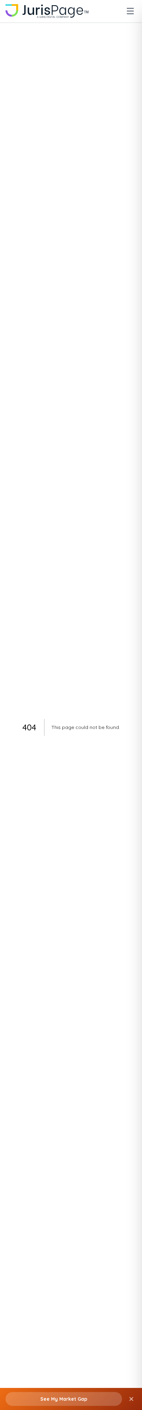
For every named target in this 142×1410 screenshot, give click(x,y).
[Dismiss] (131, 1399)
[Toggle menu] (130, 11)
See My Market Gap (63, 1399)
